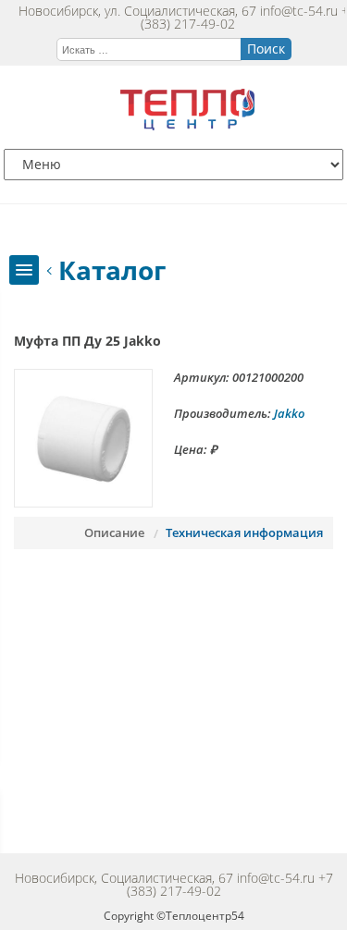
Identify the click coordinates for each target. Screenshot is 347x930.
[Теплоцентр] (187, 125)
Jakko (289, 413)
